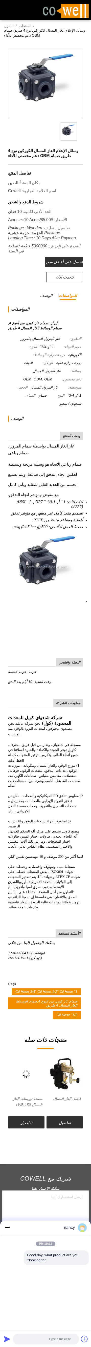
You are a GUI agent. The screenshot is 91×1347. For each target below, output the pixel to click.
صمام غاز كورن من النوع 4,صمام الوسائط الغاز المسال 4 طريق (46, 1003)
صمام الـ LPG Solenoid (32, 1102)
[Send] (7, 1338)
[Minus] (7, 1228)
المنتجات (25, 26)
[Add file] (84, 1338)
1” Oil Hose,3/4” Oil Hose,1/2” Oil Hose (46, 992)
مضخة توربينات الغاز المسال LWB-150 (66, 1102)
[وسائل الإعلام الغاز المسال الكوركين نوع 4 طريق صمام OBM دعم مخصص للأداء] (45, 84)
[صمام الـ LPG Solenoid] (26, 1074)
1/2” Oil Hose (66, 1015)
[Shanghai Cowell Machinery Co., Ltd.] (65, 10)
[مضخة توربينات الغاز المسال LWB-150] (65, 1074)
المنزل (9, 26)
